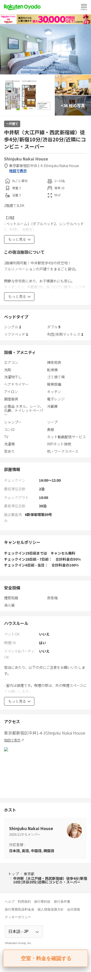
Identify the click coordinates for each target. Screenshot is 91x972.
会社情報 (73, 909)
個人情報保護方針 (50, 909)
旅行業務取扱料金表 (19, 909)
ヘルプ (10, 901)
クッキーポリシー (18, 917)
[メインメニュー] (84, 7)
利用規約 (24, 901)
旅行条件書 (62, 901)
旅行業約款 (42, 901)
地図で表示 (18, 170)
